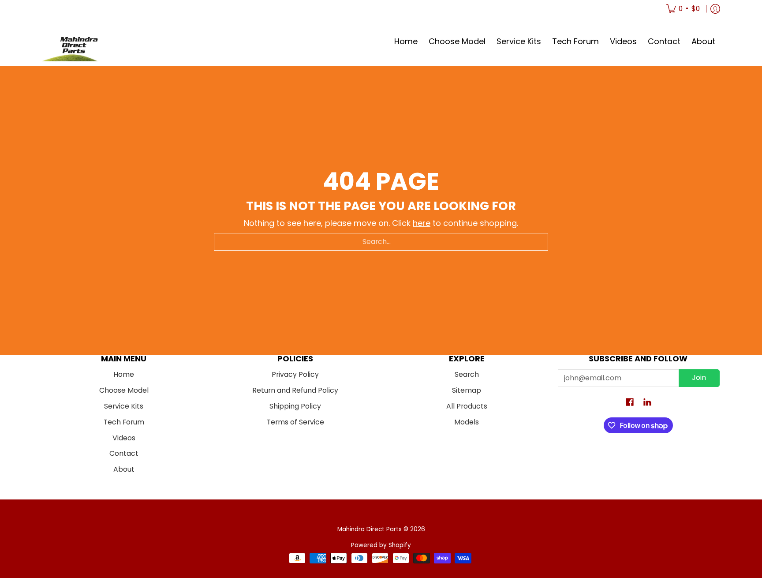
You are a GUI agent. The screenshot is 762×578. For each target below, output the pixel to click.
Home (123, 374)
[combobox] (381, 242)
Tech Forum (124, 422)
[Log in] (715, 9)
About (123, 469)
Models (466, 422)
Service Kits (123, 406)
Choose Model (124, 390)
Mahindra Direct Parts (369, 529)
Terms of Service (295, 422)
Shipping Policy (295, 406)
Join (699, 377)
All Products (466, 406)
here (421, 223)
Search (467, 374)
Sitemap (466, 390)
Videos (123, 438)
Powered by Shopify (381, 545)
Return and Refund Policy (295, 390)
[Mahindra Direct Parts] (75, 42)
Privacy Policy (295, 374)
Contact (123, 453)
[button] (630, 402)
